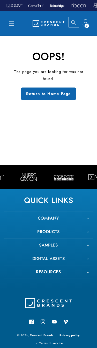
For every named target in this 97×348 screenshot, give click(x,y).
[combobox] (78, 22)
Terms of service (51, 343)
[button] (11, 23)
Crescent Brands (42, 335)
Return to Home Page (48, 94)
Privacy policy (69, 335)
